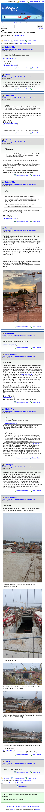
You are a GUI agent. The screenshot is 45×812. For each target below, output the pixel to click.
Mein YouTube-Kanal (10, 65)
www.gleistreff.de (8, 398)
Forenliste (6, 40)
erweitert (41, 28)
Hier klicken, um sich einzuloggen (13, 799)
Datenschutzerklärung (22, 806)
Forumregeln (34, 806)
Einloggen (22, 1)
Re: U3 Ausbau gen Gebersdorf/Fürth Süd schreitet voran (19, 77)
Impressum (10, 806)
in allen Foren (27, 43)
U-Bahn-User (9, 409)
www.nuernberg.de (27, 374)
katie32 (7, 75)
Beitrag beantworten (22, 68)
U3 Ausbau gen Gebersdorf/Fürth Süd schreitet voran (17, 49)
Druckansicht (23, 786)
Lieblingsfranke (10, 465)
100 (21, 43)
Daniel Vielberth (11, 354)
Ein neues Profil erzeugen (36, 1)
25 (15, 43)
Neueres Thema (8, 783)
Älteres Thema (21, 783)
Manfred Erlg (9, 333)
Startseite (4, 23)
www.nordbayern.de (9, 58)
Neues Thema (32, 40)
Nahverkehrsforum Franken (17, 23)
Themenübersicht (18, 40)
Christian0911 (19, 36)
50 (17, 43)
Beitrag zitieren (36, 68)
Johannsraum (35, 443)
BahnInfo (37, 809)
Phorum (13, 809)
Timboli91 (8, 140)
